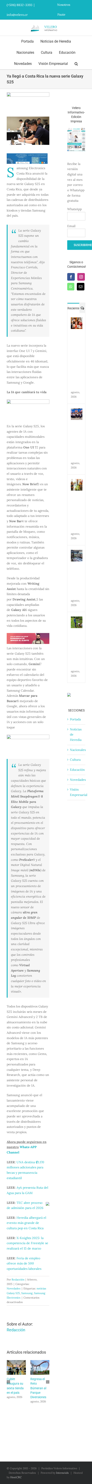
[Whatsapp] (70, 286)
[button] (76, 63)
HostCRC (16, 1477)
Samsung (27, 1293)
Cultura (75, 760)
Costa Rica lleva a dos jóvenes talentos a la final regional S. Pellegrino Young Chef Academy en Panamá (17, 1367)
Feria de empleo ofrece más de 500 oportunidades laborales (24, 1263)
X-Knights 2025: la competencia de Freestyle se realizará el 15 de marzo (27, 1243)
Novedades (14, 1288)
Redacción (18, 1279)
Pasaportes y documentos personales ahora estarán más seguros (41, 1367)
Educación (77, 770)
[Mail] (80, 286)
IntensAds (62, 1472)
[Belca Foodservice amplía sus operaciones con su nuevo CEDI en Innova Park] (76, 552)
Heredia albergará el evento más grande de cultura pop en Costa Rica (26, 1223)
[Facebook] (71, 277)
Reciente (73, 308)
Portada (75, 719)
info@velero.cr (17, 15)
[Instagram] (81, 277)
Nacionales (78, 750)
